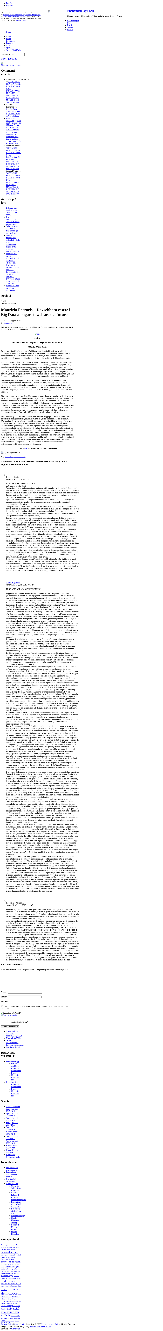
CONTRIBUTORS (9, 59)
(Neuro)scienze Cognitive (12, 1032)
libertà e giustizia (14, 1273)
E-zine (13, 1073)
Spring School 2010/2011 (12, 1137)
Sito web (4, 1001)
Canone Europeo (13, 1107)
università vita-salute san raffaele (10, 1312)
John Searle (4, 1273)
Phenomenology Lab (80, 10)
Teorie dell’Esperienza (12, 1041)
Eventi (8, 38)
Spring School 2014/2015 (12, 1124)
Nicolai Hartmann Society (15, 1220)
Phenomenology (12, 1061)
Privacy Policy (7, 1324)
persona (8, 1286)
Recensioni (10, 41)
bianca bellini (5, 1247)
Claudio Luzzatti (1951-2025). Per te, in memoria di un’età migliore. (13, 112)
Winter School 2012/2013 (12, 1133)
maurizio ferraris (19, 457)
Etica (69, 23)
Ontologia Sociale (13, 1047)
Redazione (8, 323)
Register (9, 5)
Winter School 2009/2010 (12, 1142)
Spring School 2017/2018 (12, 1110)
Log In (9, 3)
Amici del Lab (12, 1184)
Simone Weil (12, 1301)
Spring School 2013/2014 (12, 1128)
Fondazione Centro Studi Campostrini (16, 1204)
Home (8, 32)
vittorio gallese (9, 1320)
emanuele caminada (15, 1255)
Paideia (9, 1177)
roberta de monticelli (11, 1291)
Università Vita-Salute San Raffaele (14, 16)
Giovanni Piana (10, 1267)
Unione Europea (11, 1303)
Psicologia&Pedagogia (15, 1045)
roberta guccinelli (6, 1296)
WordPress (15, 1329)
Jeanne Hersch (15, 1271)
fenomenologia (10, 1257)
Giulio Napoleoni (13, 582)
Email (4, 997)
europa (3, 1257)
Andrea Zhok (14, 1245)
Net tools (14, 1075)
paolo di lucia (13, 1284)
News (8, 36)
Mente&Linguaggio (14, 1036)
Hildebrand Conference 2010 (13, 1156)
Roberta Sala (15, 1297)
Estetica (70, 25)
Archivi (4, 301)
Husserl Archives (14, 1065)
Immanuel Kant (5, 1271)
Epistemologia (73, 20)
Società (70, 27)
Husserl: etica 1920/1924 (11, 1146)
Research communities (16, 1069)
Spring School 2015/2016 (12, 1119)
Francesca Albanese (7, 1259)
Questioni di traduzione (11, 1180)
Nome (4, 992)
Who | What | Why (13, 50)
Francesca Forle (7, 1264)
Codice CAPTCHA (19, 1022)
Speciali (9, 48)
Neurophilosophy (18, 1216)
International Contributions (11, 1173)
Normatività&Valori (14, 1038)
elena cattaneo (5, 1255)
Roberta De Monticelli (10, 119)
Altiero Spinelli (5, 1245)
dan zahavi (5, 1249)
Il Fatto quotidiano (12, 1269)
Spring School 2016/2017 (12, 1114)
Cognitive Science (13, 1082)
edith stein (12, 1249)
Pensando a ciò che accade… (12, 1169)
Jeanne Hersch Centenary (12, 1151)
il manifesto (9, 457)
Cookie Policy (20, 1324)
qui (25, 448)
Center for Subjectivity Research (16, 1188)
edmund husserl (9, 1252)
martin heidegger (7, 1276)
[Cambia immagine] (9, 1015)
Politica (70, 30)
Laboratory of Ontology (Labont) (16, 1211)
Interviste (9, 43)
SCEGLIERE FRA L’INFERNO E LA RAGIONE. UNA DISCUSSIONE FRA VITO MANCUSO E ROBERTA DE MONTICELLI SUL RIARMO (13, 92)
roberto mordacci (6, 1299)
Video (8, 45)
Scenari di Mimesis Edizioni (15, 1227)
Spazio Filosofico (15, 1233)
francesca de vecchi (11, 1261)
